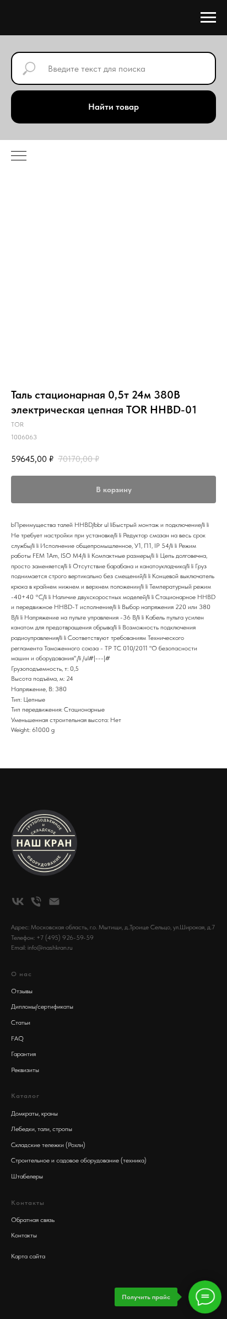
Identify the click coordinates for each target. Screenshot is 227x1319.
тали (43, 1129)
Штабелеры (27, 1176)
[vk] (18, 901)
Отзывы (22, 991)
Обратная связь (33, 1220)
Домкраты (25, 1113)
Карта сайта (28, 1256)
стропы (62, 1129)
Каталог (25, 1096)
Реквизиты (25, 1070)
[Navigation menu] (208, 17)
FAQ (17, 1038)
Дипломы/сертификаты (42, 1006)
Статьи (20, 1022)
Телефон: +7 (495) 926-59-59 (52, 937)
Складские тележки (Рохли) (48, 1145)
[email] (54, 901)
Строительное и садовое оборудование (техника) (79, 1160)
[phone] (36, 901)
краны (49, 1113)
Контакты (24, 1235)
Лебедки (23, 1129)
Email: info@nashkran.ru (42, 947)
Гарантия (23, 1054)
